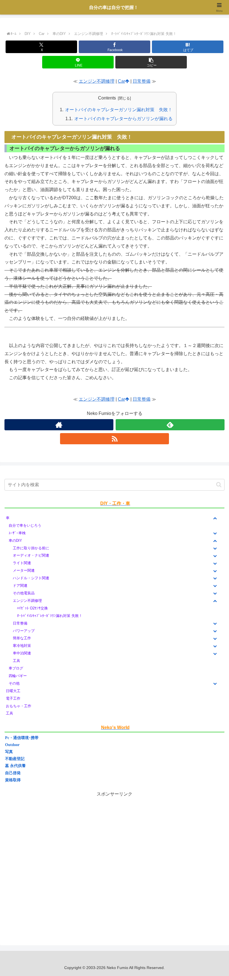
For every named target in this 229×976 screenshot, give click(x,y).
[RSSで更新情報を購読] (114, 438)
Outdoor (12, 745)
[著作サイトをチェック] (58, 424)
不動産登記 (15, 759)
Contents (107, 98)
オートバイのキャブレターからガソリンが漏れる (123, 118)
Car (121, 81)
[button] (151, 62)
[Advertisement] (114, 864)
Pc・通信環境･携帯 (22, 738)
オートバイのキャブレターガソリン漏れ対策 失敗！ (118, 109)
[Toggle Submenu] (215, 518)
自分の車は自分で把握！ (113, 7)
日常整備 (142, 81)
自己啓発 (13, 773)
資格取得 (13, 780)
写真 (9, 752)
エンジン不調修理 (97, 81)
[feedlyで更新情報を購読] (170, 424)
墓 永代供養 (15, 766)
